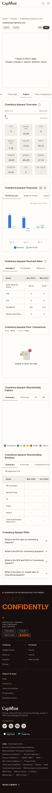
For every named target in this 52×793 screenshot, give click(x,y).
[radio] (40, 188)
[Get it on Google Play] (24, 734)
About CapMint (9, 784)
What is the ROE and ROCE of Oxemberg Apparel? (24, 561)
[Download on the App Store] (9, 734)
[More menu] (48, 3)
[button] (13, 485)
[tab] (11, 196)
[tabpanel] (26, 227)
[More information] (39, 104)
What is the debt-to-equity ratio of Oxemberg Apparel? (22, 573)
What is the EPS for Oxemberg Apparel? (24, 551)
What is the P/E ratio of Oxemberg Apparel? (21, 541)
